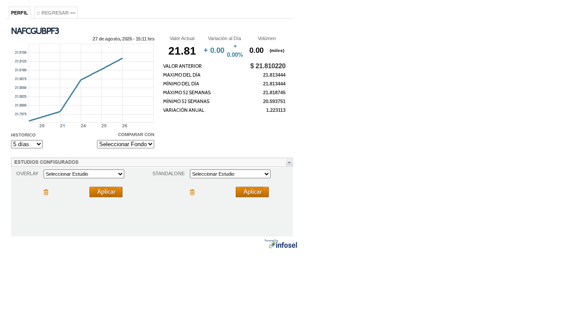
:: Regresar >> (56, 12)
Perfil (19, 12)
